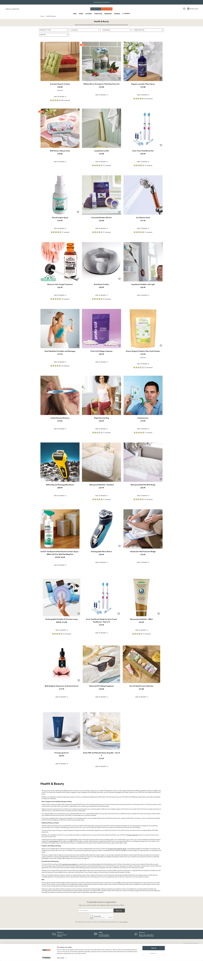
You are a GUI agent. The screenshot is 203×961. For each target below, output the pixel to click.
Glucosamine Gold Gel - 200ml (141, 619)
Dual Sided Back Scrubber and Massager (60, 351)
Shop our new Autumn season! (101, 2)
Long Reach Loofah (101, 151)
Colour (75, 30)
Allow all (153, 948)
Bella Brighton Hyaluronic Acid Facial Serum (61, 686)
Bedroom (108, 14)
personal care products (69, 864)
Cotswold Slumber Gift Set (101, 218)
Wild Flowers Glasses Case (60, 151)
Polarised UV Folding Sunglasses (101, 686)
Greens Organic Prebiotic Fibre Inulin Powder (143, 351)
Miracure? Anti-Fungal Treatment (60, 284)
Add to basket (59, 96)
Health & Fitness (93, 25)
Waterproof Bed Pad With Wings (143, 485)
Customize (153, 953)
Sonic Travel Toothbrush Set (143, 151)
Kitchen (89, 14)
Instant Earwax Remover (60, 418)
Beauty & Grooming (81, 25)
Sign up (119, 910)
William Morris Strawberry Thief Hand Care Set (101, 84)
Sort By (43, 35)
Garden (117, 14)
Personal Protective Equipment (118, 25)
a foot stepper (53, 841)
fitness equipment (132, 835)
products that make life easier (117, 849)
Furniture (98, 14)
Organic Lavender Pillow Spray (143, 84)
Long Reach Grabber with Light (143, 284)
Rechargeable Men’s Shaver (101, 551)
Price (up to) (139, 30)
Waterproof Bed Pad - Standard (101, 485)
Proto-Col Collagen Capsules (101, 351)
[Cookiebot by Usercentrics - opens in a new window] (46, 958)
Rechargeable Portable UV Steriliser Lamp (62, 619)
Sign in (8, 9)
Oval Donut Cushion (101, 284)
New (75, 14)
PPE (119, 882)
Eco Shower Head (143, 218)
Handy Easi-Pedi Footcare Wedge (143, 551)
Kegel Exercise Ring (101, 418)
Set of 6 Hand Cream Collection (141, 686)
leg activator (74, 839)
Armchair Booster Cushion (60, 84)
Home (81, 14)
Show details (60, 958)
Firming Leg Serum (61, 753)
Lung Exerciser (143, 418)
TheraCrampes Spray (60, 218)
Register (15, 9)
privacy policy (124, 922)
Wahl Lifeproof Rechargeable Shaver (60, 485)
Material (106, 30)
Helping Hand (103, 25)
